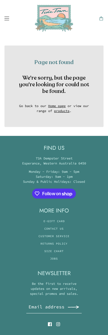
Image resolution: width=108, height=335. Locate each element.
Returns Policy (54, 243)
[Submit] (73, 306)
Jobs (54, 258)
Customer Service (54, 236)
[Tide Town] (54, 18)
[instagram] (58, 324)
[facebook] (50, 324)
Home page (57, 106)
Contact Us (54, 228)
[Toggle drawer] (6, 18)
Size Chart (54, 251)
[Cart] (101, 18)
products (62, 111)
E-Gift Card (54, 221)
